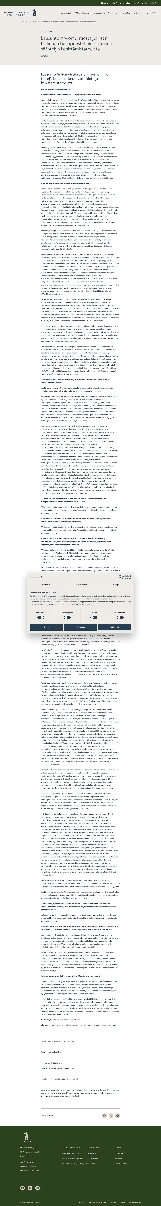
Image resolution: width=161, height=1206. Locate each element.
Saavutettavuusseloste (97, 1202)
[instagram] (22, 1188)
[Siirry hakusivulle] (147, 12)
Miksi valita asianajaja (71, 1153)
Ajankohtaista (113, 13)
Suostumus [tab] (45, 585)
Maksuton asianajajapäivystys (75, 1163)
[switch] (67, 617)
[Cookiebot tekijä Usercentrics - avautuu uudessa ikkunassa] (120, 577)
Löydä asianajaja (108, 3)
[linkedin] (37, 1188)
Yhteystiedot (120, 1153)
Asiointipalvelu (148, 3)
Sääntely (92, 1163)
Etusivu (22, 22)
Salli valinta (80, 627)
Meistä (136, 13)
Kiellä (46, 627)
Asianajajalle (66, 13)
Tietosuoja (81, 1202)
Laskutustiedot (121, 1163)
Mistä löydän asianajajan (72, 1158)
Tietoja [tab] (116, 585)
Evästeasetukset (135, 1202)
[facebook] (30, 1188)
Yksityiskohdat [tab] (80, 585)
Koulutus (126, 13)
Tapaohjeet (93, 1158)
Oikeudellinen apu (83, 13)
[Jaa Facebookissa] (104, 1115)
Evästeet (112, 1202)
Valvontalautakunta (128, 3)
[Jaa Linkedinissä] (117, 1115)
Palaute (122, 1202)
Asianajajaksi (99, 13)
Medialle (118, 1158)
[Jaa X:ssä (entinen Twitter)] (111, 1115)
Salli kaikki (114, 627)
